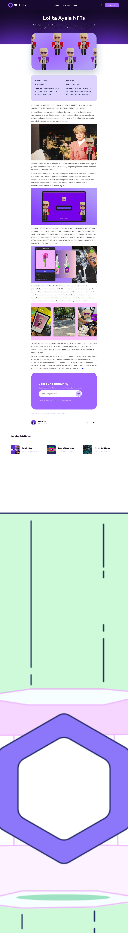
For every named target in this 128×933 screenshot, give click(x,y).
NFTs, (58, 413)
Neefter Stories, (52, 413)
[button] (55, 5)
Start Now (112, 5)
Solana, (63, 413)
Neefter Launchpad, (41, 413)
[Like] (87, 422)
